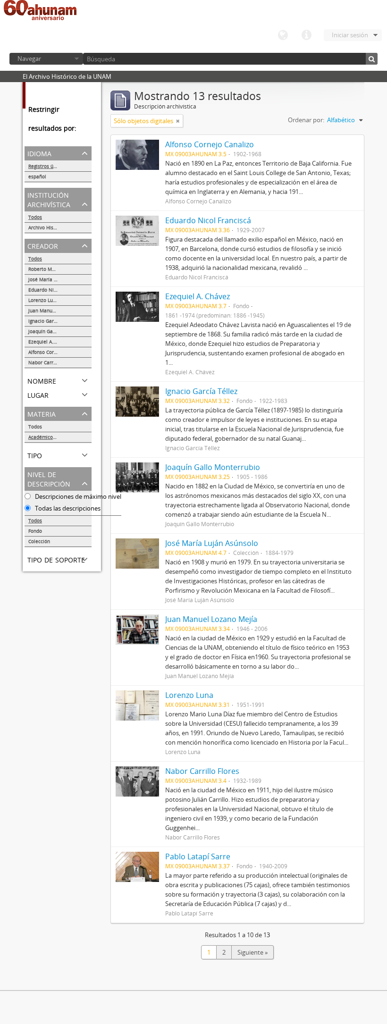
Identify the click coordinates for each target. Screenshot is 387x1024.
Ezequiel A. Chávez (49, 341)
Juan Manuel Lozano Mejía (58, 310)
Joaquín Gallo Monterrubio (58, 331)
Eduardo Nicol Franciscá (55, 289)
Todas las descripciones (67, 508)
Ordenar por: (306, 120)
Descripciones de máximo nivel (77, 496)
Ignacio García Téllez (52, 321)
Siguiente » (252, 952)
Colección (39, 541)
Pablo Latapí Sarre (197, 856)
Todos (35, 217)
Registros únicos (46, 166)
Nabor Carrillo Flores (52, 362)
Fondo (35, 531)
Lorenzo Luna (43, 300)
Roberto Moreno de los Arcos (60, 269)
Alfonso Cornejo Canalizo (56, 352)
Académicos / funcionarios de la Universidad (60, 437)
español (37, 176)
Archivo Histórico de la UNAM (60, 227)
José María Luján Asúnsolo (58, 279)
